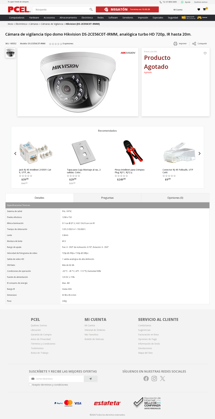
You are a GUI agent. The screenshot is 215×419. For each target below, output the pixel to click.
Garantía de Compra (41, 334)
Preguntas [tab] (107, 198)
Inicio (10, 23)
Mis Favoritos (91, 334)
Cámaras (33, 23)
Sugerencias (144, 329)
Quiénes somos (200, 2)
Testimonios (37, 348)
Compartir (202, 43)
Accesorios (49, 17)
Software (113, 17)
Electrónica (87, 17)
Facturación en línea (148, 334)
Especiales (158, 17)
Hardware (34, 17)
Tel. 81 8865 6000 (170, 2)
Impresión (143, 17)
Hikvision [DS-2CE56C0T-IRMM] (83, 23)
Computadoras (16, 17)
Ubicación (36, 329)
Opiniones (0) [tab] (175, 198)
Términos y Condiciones (43, 343)
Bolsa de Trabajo (39, 352)
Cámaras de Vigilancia (52, 23)
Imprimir (182, 43)
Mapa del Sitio (145, 352)
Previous (15, 153)
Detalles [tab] (39, 198)
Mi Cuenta (178, 9)
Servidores (127, 17)
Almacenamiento (68, 17)
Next (200, 153)
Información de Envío (149, 343)
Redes (100, 17)
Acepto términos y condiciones (50, 384)
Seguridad (173, 17)
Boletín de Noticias (94, 339)
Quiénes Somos (39, 325)
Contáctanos (144, 325)
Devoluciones (145, 348)
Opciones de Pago (147, 339)
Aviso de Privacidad (41, 339)
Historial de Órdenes (95, 329)
